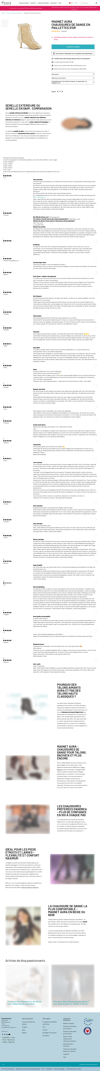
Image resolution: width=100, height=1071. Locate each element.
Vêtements (33, 3)
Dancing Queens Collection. (30, 887)
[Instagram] (58, 92)
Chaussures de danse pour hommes (69, 1033)
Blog (23, 1030)
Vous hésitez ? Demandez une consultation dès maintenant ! (74, 53)
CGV (43, 1069)
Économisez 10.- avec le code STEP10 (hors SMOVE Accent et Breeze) (26, 8)
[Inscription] (96, 3)
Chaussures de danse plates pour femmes (69, 1050)
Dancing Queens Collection (68, 1045)
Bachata (59, 769)
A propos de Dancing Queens (28, 1023)
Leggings (66, 1054)
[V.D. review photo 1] (39, 197)
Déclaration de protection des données (28, 1069)
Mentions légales (59, 1069)
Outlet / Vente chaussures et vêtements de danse (69, 1039)
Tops (64, 1057)
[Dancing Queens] (7, 3)
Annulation (46, 1035)
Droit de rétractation (8, 1069)
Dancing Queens (93, 1064)
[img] (7, 176)
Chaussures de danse (23, 3)
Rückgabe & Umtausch (50, 1033)
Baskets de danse (68, 1023)
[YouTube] (9, 1034)
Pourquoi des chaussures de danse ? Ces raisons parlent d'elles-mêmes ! (71, 1002)
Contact (45, 1030)
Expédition (49, 1069)
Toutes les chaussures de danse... (15, 13)
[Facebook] (60, 92)
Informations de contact (73, 1069)
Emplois (24, 1027)
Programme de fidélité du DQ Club (50, 1023)
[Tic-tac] (62, 92)
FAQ (44, 1027)
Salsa (82, 767)
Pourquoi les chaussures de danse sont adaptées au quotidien (24, 1002)
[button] (56, 31)
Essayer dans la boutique (43, 3)
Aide (60, 3)
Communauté (53, 3)
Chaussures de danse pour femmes (69, 1027)
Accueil (3, 13)
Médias (24, 1033)
